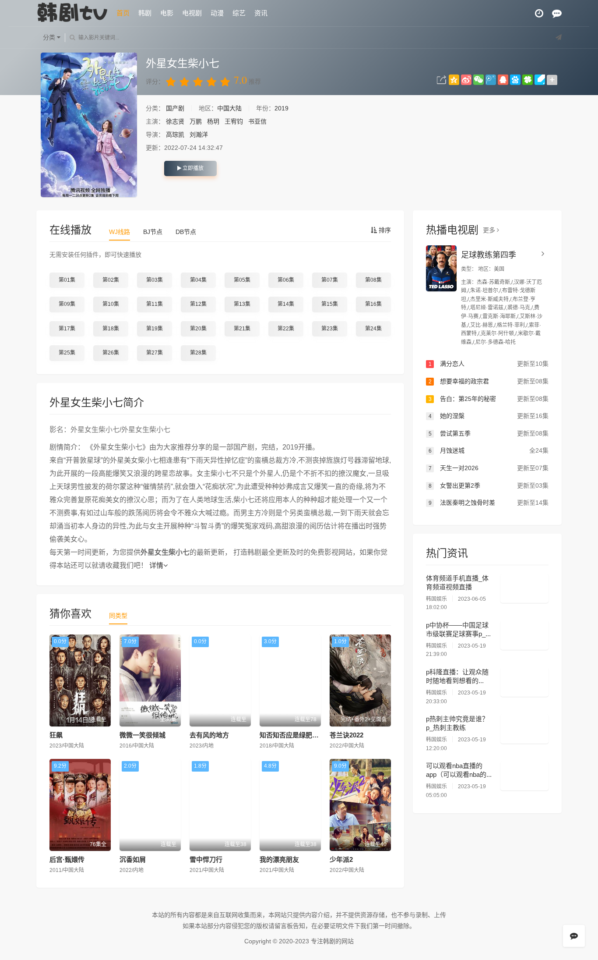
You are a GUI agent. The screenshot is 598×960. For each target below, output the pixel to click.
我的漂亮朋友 (279, 859)
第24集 (373, 329)
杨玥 (213, 121)
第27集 (154, 353)
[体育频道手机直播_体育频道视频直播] (524, 588)
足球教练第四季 (488, 255)
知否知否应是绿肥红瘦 (292, 735)
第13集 (242, 304)
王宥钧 (234, 121)
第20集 (198, 329)
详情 (156, 565)
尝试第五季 (489, 433)
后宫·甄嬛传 (66, 859)
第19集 (154, 329)
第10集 (110, 304)
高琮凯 (175, 134)
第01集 (67, 280)
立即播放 (192, 168)
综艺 (239, 13)
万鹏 (196, 121)
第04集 (198, 280)
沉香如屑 (133, 859)
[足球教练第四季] (441, 268)
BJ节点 (152, 231)
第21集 (242, 329)
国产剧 (176, 108)
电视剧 (192, 13)
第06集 (286, 280)
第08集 (373, 280)
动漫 (217, 13)
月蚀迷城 (489, 450)
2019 (281, 108)
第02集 (110, 280)
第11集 (154, 304)
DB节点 (186, 231)
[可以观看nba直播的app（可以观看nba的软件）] (524, 776)
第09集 (67, 304)
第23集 (329, 329)
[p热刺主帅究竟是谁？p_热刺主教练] (524, 729)
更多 (490, 230)
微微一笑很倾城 (142, 735)
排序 (384, 230)
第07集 (329, 280)
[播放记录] (539, 13)
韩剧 (144, 13)
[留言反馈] (557, 13)
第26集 (110, 353)
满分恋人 (489, 363)
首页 (123, 13)
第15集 (329, 304)
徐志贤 (175, 121)
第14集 (286, 304)
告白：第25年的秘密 (489, 398)
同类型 (118, 615)
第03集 (154, 280)
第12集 (198, 304)
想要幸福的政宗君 (489, 381)
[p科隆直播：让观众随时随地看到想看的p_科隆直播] (524, 682)
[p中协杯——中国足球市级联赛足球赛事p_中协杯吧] (524, 635)
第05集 (242, 280)
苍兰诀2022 (346, 735)
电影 (166, 13)
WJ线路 (119, 231)
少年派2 (341, 859)
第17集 (67, 329)
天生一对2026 (489, 467)
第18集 (110, 329)
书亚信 (257, 121)
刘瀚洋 (199, 134)
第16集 (373, 304)
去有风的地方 (209, 735)
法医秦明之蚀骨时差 (489, 502)
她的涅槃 (489, 415)
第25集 (67, 353)
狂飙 (56, 735)
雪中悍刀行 (206, 859)
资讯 (260, 13)
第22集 (286, 329)
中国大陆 (229, 108)
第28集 (198, 353)
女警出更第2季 (489, 485)
